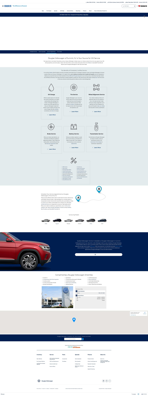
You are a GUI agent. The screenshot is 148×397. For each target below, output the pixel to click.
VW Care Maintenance (54, 361)
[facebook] (103, 381)
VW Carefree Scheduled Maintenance (54, 359)
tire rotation (71, 104)
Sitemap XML (52, 388)
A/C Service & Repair (80, 169)
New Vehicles (39, 358)
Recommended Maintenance (82, 176)
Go (82, 339)
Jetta (46, 223)
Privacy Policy (39, 388)
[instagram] (106, 381)
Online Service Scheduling (71, 282)
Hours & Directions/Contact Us (100, 10)
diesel (53, 110)
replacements (74, 143)
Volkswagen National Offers (79, 366)
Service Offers (52, 366)
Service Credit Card (53, 363)
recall (44, 202)
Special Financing (91, 369)
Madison (89, 62)
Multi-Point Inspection (66, 175)
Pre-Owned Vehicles (41, 361)
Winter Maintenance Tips (81, 172)
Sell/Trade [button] (62, 11)
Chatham (51, 72)
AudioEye (56, 388)
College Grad (77, 363)
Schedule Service (99, 254)
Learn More (52, 115)
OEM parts (92, 246)
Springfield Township (53, 209)
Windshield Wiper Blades (66, 169)
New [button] (43, 11)
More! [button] (90, 11)
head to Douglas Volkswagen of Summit (56, 207)
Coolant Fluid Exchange (66, 171)
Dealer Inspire (80, 388)
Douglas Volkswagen (108, 388)
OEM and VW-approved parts (75, 75)
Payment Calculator (92, 363)
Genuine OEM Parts (92, 279)
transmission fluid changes (96, 142)
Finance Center (91, 358)
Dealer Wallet (67, 345)
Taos (96, 77)
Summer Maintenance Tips (81, 171)
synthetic (56, 109)
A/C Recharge (79, 178)
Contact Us (43, 388)
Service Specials (78, 358)
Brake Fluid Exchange (81, 168)
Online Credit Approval (92, 361)
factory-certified (118, 246)
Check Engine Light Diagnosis (67, 176)
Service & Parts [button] (70, 11)
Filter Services (64, 168)
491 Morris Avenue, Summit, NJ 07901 (116, 2)
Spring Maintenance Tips (66, 179)
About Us (102, 358)
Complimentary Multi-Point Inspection (51, 279)
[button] (144, 16)
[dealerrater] (109, 381)
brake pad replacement (51, 143)
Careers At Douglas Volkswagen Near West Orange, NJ (105, 361)
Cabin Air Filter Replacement (67, 172)
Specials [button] (55, 11)
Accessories (64, 358)
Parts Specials (77, 361)
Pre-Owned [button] (49, 11)
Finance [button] (84, 11)
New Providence (44, 209)
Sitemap (48, 388)
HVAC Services (64, 166)
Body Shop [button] (78, 11)
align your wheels (101, 106)
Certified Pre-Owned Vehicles (41, 364)
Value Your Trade (91, 366)
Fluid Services (79, 166)
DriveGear (64, 361)
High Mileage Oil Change (66, 178)
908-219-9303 (102, 293)
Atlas (91, 223)
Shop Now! (85, 14)
